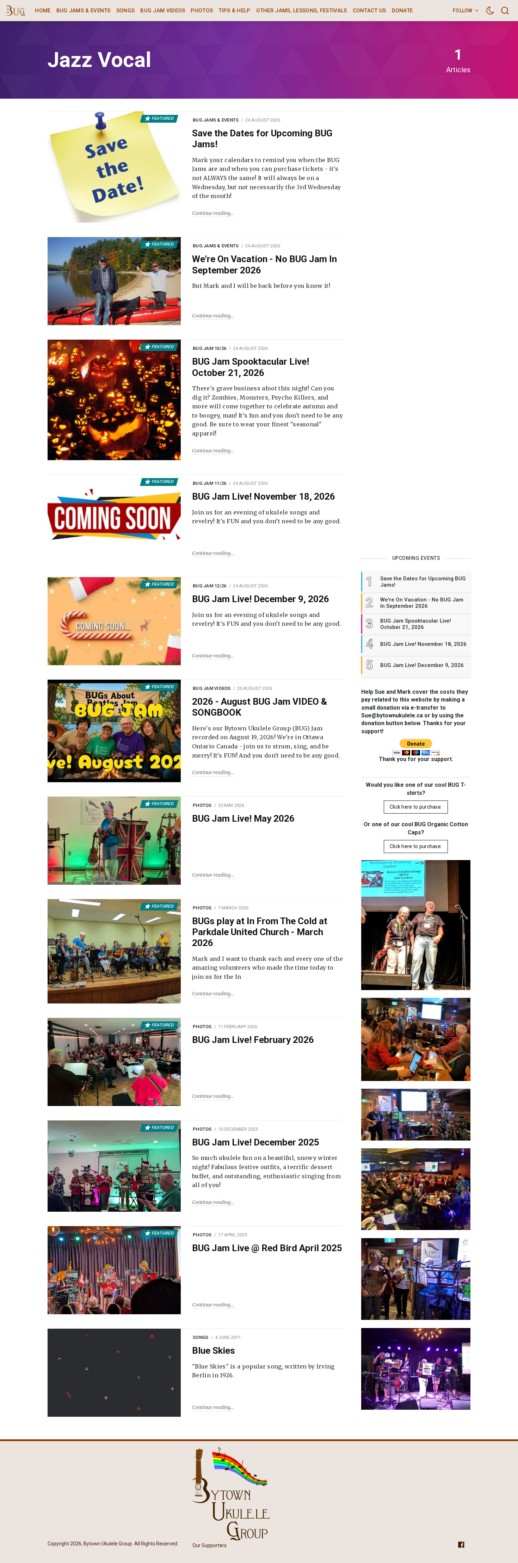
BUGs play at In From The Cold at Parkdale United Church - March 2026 (259, 932)
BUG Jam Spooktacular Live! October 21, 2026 (250, 367)
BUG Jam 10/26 (209, 348)
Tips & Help (234, 10)
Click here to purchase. (416, 807)
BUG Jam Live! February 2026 (253, 1039)
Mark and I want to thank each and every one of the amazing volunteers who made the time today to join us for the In (267, 967)
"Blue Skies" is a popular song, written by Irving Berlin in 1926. (263, 1371)
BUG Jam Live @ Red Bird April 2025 (267, 1248)
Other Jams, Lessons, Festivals (301, 10)
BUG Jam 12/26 (209, 585)
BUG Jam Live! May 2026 (243, 818)
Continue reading (211, 213)
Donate (402, 10)
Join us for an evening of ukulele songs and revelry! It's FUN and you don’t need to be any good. (266, 517)
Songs (125, 10)
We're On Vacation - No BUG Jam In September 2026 (264, 264)
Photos (202, 10)
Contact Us (369, 10)
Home (42, 10)
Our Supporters (209, 1545)
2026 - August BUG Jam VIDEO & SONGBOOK (259, 707)
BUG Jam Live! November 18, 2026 (263, 496)
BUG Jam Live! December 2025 (255, 1142)
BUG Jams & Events (83, 10)
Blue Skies (213, 1350)
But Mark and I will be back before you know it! (261, 285)
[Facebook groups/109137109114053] (461, 1544)
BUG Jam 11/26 (209, 483)
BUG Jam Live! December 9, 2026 (260, 599)
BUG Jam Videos (162, 10)
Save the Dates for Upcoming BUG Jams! (262, 138)
